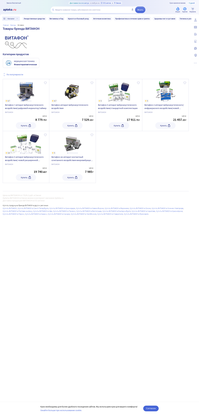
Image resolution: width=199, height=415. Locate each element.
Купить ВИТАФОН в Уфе (42, 211)
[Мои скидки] (195, 27)
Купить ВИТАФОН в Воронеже (117, 208)
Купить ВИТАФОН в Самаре (59, 214)
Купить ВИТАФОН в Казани (36, 214)
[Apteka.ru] (12, 9)
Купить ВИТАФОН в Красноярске (169, 211)
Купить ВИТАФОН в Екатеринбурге (116, 211)
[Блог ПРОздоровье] (195, 34)
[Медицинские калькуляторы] (195, 41)
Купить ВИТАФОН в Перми (13, 214)
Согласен (151, 408)
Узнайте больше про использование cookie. (61, 410)
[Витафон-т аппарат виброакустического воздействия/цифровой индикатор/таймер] (26, 105)
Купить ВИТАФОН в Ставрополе (110, 214)
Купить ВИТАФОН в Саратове (143, 211)
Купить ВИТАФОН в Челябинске (83, 214)
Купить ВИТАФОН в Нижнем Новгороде (167, 208)
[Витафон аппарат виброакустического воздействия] (72, 105)
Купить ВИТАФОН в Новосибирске (90, 208)
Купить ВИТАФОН (10, 208)
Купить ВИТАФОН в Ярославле (136, 214)
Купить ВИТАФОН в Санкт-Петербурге (33, 208)
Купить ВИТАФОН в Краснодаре (62, 208)
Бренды (13, 25)
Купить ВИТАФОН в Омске (140, 208)
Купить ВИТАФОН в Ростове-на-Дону (17, 211)
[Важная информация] (195, 48)
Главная (6, 25)
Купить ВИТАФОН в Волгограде (89, 211)
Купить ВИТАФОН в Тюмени (64, 211)
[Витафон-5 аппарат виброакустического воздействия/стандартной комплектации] (119, 105)
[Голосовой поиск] (132, 10)
